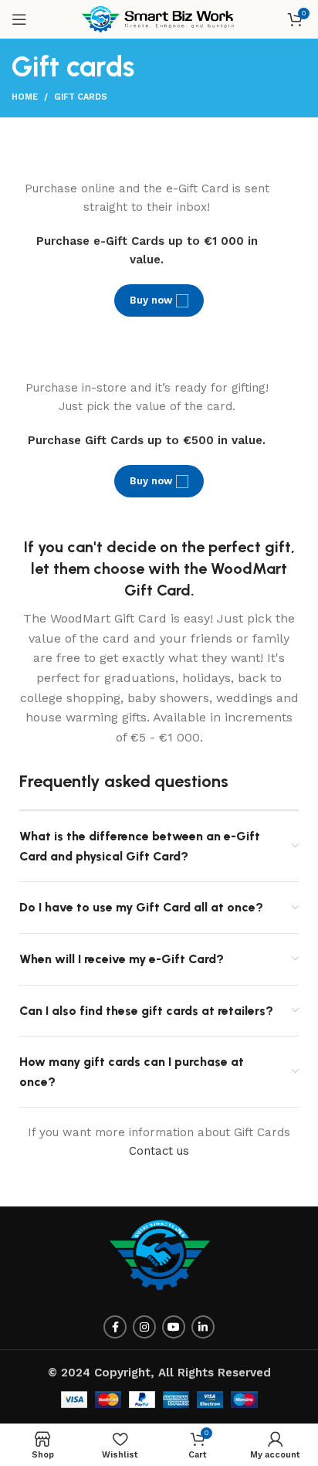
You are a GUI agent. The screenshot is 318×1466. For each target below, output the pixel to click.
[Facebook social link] (115, 1327)
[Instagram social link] (144, 1327)
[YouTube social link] (173, 1327)
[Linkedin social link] (203, 1327)
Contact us (159, 1151)
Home (25, 97)
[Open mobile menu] (19, 19)
